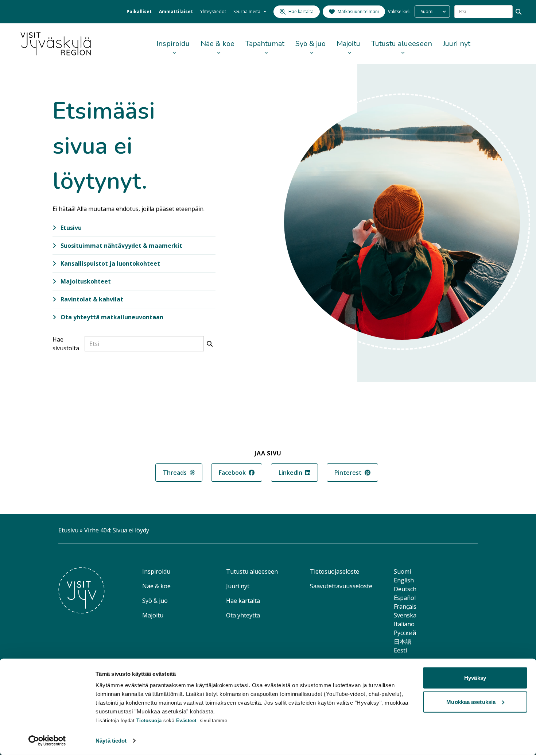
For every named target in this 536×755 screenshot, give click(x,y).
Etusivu (70, 228)
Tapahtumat (264, 44)
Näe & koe (217, 44)
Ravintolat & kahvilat (91, 299)
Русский (405, 633)
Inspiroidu (173, 44)
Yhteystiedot (213, 11)
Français (405, 606)
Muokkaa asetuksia (471, 701)
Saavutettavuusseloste (341, 586)
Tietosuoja (149, 720)
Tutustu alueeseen (401, 44)
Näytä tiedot (111, 740)
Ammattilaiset (176, 11)
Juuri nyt (456, 44)
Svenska (405, 615)
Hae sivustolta (66, 343)
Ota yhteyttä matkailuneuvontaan (111, 317)
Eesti (400, 650)
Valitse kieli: (400, 11)
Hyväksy (475, 678)
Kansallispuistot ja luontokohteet (109, 263)
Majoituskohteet (85, 281)
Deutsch (405, 589)
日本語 (402, 641)
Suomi (402, 571)
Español (405, 598)
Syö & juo (310, 44)
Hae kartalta (243, 601)
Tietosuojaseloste (334, 571)
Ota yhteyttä (243, 615)
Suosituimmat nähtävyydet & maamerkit (120, 246)
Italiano (404, 624)
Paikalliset (139, 11)
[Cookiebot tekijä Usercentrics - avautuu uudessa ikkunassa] (47, 740)
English (404, 580)
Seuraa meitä (246, 11)
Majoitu (348, 44)
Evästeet (187, 720)
